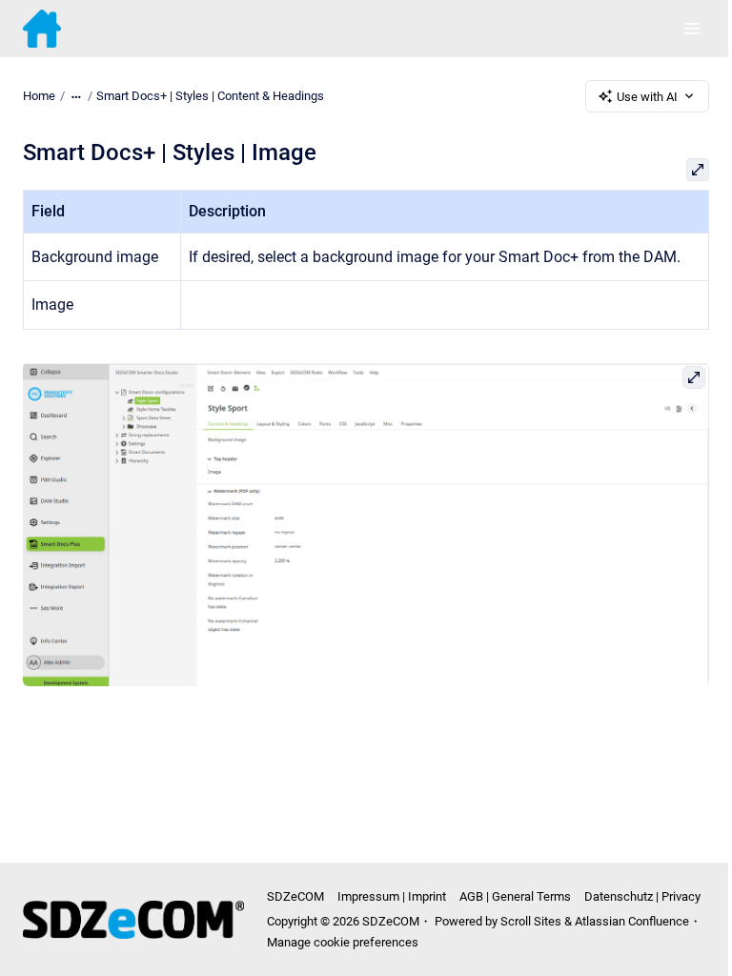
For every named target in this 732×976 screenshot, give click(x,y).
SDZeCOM (295, 896)
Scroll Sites (530, 921)
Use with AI (647, 97)
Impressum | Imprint (391, 896)
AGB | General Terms (515, 896)
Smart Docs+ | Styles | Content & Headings (210, 96)
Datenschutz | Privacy (642, 896)
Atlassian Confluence (632, 921)
